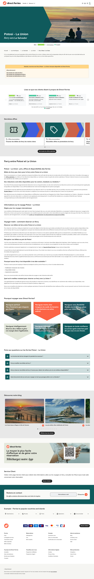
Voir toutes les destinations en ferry (16, 76)
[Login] (85, 3)
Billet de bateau (7, 543)
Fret (27, 537)
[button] (47, 356)
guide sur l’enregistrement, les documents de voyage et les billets (47, 214)
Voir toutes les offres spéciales (47, 151)
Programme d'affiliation (31, 552)
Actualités (6, 552)
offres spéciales (10, 177)
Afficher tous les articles (46, 433)
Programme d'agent (30, 554)
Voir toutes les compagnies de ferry (16, 74)
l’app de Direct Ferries (49, 247)
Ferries (71, 556)
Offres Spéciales (8, 541)
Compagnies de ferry (9, 537)
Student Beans (8, 191)
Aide (71, 541)
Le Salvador (25, 50)
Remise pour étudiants (9, 556)
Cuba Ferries (73, 554)
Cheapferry (72, 552)
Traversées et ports (8, 539)
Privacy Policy (51, 554)
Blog (71, 535)
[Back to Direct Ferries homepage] (12, 3)
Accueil (6, 50)
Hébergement (29, 535)
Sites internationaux (8, 554)
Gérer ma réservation (53, 537)
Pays (5, 535)
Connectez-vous (52, 535)
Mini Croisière (29, 539)
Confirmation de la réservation (55, 539)
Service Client (73, 539)
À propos (6, 558)
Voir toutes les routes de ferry (14, 72)
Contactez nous (73, 537)
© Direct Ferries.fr (7, 569)
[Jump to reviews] (47, 44)
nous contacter (54, 571)
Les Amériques (15, 50)
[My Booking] (83, 3)
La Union (33, 50)
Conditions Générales (53, 556)
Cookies (50, 552)
